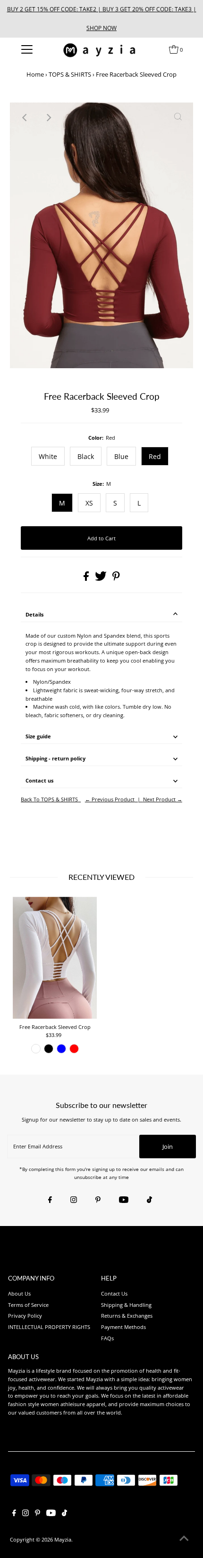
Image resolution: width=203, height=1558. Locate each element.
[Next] (48, 117)
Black (85, 456)
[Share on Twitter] (101, 578)
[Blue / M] (61, 1048)
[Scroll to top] (184, 1539)
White (48, 456)
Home (35, 74)
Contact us (39, 780)
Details (34, 614)
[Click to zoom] (178, 117)
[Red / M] (74, 1048)
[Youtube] (124, 1200)
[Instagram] (73, 1200)
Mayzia (62, 1539)
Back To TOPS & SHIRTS (49, 799)
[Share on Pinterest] (116, 578)
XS (89, 502)
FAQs (107, 1338)
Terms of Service (28, 1304)
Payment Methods (123, 1326)
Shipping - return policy (55, 758)
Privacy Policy (25, 1315)
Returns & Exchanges (126, 1315)
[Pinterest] (98, 1200)
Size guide (38, 736)
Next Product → (162, 799)
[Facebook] (50, 1200)
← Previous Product (110, 799)
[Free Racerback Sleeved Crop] (55, 958)
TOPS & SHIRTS (70, 74)
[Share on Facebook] (87, 578)
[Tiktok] (149, 1200)
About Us (19, 1293)
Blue (121, 456)
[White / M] (36, 1048)
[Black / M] (48, 1048)
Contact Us (114, 1293)
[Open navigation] (27, 49)
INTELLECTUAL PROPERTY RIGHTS (49, 1326)
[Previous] (25, 117)
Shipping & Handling (126, 1304)
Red (155, 456)
